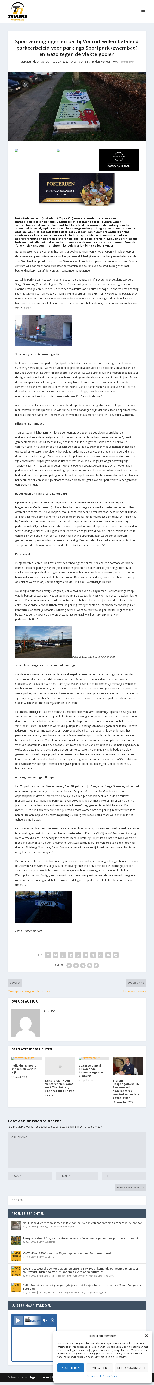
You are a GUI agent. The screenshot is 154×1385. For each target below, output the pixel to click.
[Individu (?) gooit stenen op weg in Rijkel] (26, 1058)
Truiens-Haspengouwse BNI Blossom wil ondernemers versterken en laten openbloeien (127, 1089)
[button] (146, 1336)
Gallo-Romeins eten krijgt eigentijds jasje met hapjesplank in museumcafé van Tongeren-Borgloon (82, 1286)
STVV (41, 1241)
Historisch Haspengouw (60, 1292)
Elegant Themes (39, 1377)
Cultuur (42, 1292)
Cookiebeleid (94, 1376)
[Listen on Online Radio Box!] (52, 1320)
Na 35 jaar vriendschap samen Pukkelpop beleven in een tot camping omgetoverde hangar (82, 1223)
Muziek (52, 1226)
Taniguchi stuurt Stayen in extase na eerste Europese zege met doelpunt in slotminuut (80, 1238)
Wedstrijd (50, 1241)
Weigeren (99, 1368)
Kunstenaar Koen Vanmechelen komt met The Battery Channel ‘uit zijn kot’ (60, 1086)
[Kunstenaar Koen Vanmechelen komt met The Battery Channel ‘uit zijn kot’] (60, 1066)
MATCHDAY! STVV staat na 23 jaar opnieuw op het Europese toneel (67, 1253)
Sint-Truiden (92, 61)
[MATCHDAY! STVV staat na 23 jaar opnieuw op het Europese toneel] (16, 1256)
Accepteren (71, 1368)
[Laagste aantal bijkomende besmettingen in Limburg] (94, 1058)
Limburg (43, 1226)
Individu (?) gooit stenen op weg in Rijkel (23, 1069)
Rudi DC (45, 61)
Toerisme (79, 1292)
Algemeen (77, 61)
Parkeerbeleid (46, 1275)
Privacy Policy (110, 1376)
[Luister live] (18, 1320)
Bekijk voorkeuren (131, 1368)
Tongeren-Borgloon (95, 1292)
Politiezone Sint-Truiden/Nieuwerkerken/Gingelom (81, 1275)
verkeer (105, 61)
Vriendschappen (66, 1226)
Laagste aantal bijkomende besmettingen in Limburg (91, 1071)
